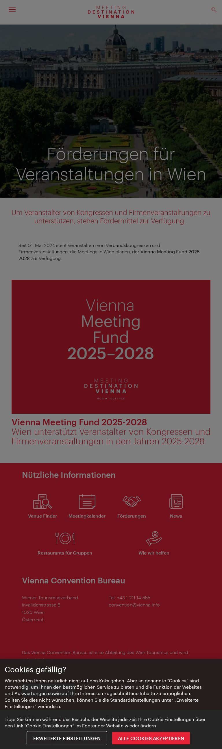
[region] (111, 704)
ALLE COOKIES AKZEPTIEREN (151, 738)
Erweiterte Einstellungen (67, 738)
